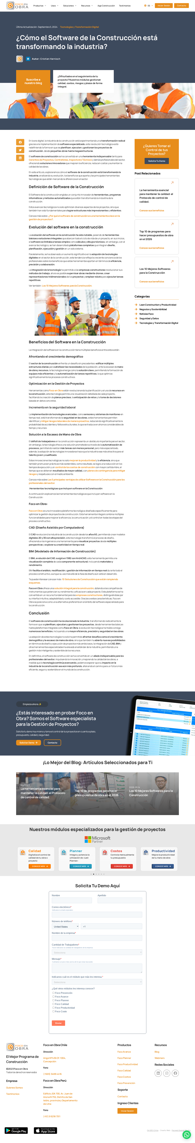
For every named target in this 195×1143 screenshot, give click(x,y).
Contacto (122, 1096)
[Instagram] (166, 1073)
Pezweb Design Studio (181, 1130)
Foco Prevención (126, 1083)
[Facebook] (175, 1073)
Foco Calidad (124, 1070)
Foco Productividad (127, 1064)
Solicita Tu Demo (156, 160)
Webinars (159, 1058)
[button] (40, 5)
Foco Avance (124, 1051)
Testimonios (12, 1093)
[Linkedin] (28, 59)
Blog (157, 1051)
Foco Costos (124, 1076)
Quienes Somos (14, 1087)
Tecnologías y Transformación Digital (79, 26)
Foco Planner (124, 1058)
